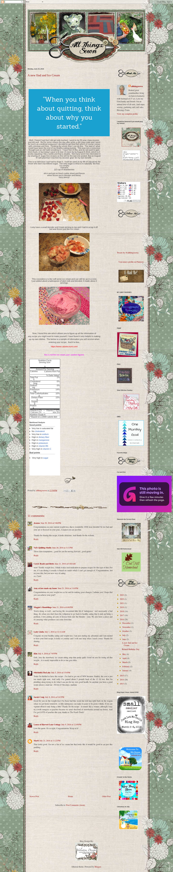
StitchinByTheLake (42, 672)
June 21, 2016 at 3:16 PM (68, 588)
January (125, 670)
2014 (122, 679)
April (124, 658)
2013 (122, 683)
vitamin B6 (43, 446)
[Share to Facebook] (72, 491)
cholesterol (40, 431)
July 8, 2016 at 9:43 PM (54, 697)
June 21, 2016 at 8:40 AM (65, 563)
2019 (122, 607)
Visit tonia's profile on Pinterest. (131, 261)
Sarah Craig (39, 697)
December (126, 623)
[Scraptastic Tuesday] (131, 320)
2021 (122, 603)
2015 (122, 675)
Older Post (106, 796)
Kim (35, 653)
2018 (122, 611)
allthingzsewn (137, 86)
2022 (122, 599)
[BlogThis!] (67, 491)
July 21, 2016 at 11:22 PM (49, 740)
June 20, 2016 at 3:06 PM (51, 523)
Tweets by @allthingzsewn (127, 252)
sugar (45, 458)
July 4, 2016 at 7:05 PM (47, 653)
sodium (45, 434)
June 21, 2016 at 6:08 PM (62, 607)
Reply (36, 539)
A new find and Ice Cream (129, 643)
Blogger (98, 866)
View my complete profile (127, 113)
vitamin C (47, 449)
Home (70, 796)
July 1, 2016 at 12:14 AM (55, 631)
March (125, 662)
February (126, 666)
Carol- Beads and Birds (44, 563)
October (125, 631)
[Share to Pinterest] (74, 491)
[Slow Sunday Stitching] (131, 409)
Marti (36, 740)
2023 (122, 595)
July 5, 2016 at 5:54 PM (60, 672)
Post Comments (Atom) (75, 805)
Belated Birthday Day (130, 649)
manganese (44, 440)
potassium (43, 443)
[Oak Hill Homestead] (131, 570)
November (126, 627)
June (124, 639)
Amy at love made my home (45, 588)
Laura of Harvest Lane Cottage (47, 724)
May (124, 654)
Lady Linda (39, 631)
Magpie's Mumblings (43, 607)
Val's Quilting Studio (42, 547)
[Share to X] (69, 491)
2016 (122, 619)
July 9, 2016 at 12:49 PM (71, 724)
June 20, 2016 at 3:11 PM (62, 547)
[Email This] (65, 491)
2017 (122, 615)
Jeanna (37, 522)
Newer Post (34, 796)
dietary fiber (44, 437)
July (124, 635)
